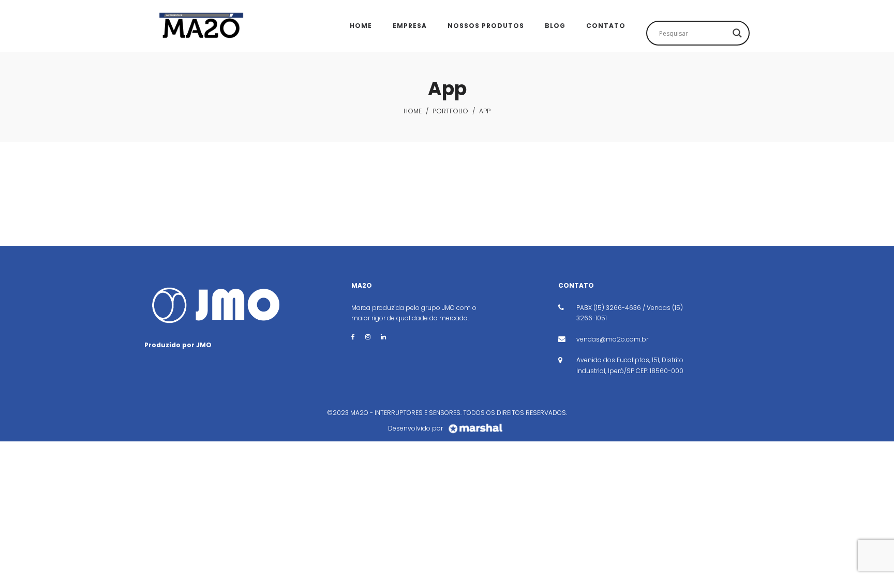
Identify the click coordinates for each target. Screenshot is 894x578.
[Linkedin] (383, 336)
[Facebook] (353, 336)
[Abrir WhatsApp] (868, 552)
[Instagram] (367, 336)
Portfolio (450, 111)
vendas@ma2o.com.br (612, 339)
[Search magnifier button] (737, 33)
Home (413, 111)
